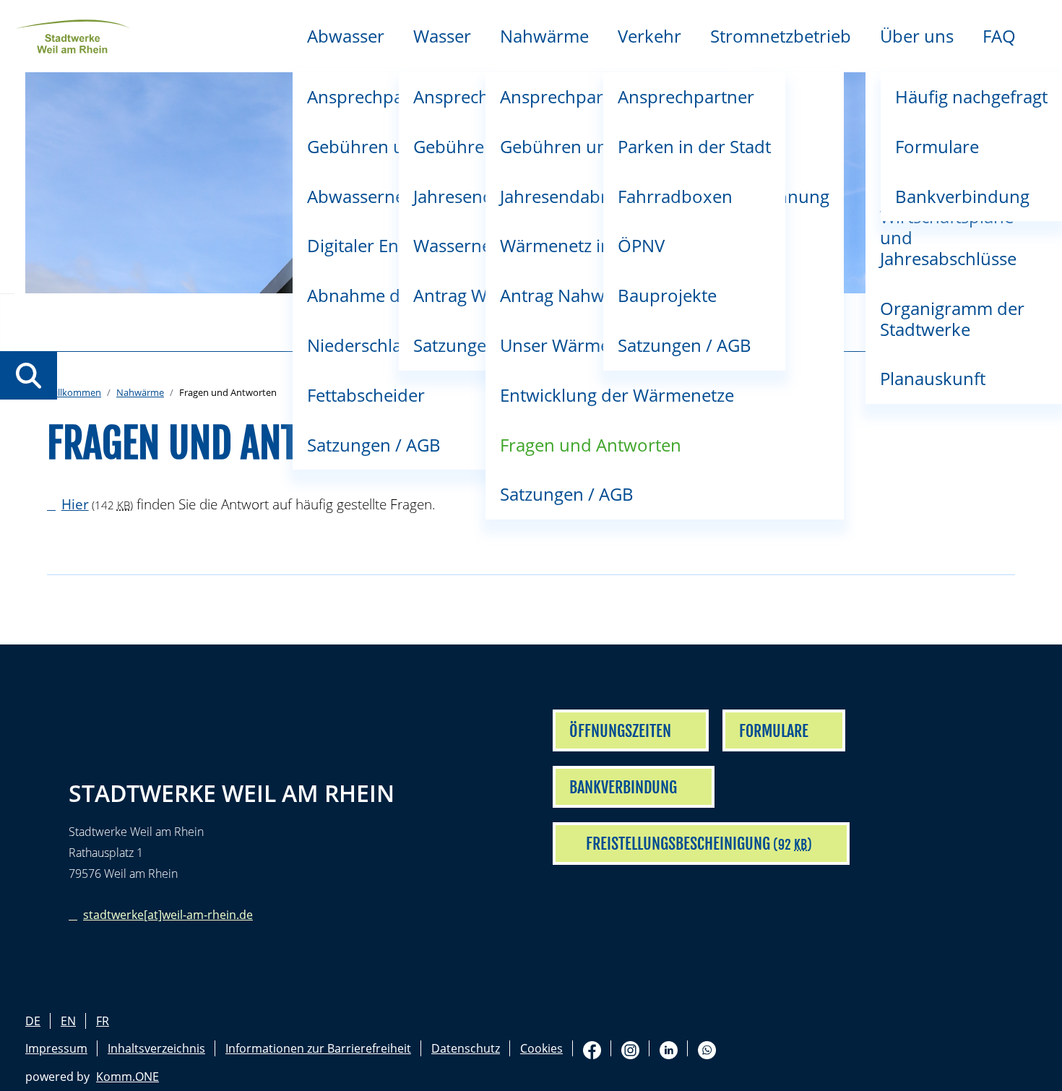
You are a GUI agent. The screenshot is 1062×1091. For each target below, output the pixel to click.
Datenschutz (465, 1048)
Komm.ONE (127, 1076)
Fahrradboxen (675, 196)
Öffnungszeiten (620, 730)
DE (32, 1021)
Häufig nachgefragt (971, 96)
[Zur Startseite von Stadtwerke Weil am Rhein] (72, 35)
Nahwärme (544, 36)
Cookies (541, 1048)
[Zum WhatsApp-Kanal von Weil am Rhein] (707, 1049)
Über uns (917, 36)
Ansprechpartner (686, 96)
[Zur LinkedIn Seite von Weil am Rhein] (668, 1049)
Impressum (56, 1048)
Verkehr (649, 36)
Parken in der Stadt (694, 146)
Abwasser (345, 36)
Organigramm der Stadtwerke (952, 318)
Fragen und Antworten (590, 445)
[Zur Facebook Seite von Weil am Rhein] (592, 1049)
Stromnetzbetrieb (780, 36)
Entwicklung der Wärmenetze (617, 395)
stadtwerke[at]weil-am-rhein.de (168, 915)
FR (102, 1021)
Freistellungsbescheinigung (678, 843)
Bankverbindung (962, 196)
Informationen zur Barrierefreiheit (318, 1048)
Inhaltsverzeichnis (156, 1048)
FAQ (999, 36)
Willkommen (74, 392)
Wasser (442, 36)
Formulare (937, 146)
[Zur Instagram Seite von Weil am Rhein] (630, 1049)
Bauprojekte (667, 295)
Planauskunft (932, 378)
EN (68, 1021)
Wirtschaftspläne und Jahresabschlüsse (948, 237)
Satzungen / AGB (567, 494)
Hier (75, 504)
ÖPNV (641, 245)
